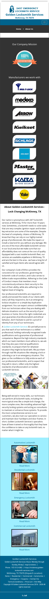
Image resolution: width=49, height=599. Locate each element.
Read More (24, 465)
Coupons (24, 579)
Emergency (14, 579)
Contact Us (34, 579)
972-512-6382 (17, 568)
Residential (16, 576)
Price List (28, 582)
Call (25, 595)
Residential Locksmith (24, 469)
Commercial (27, 576)
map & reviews (30, 565)
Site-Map (37, 582)
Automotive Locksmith (24, 442)
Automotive (38, 576)
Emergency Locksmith (24, 497)
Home (18, 29)
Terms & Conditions (15, 582)
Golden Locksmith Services (16, 326)
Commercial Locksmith (24, 526)
